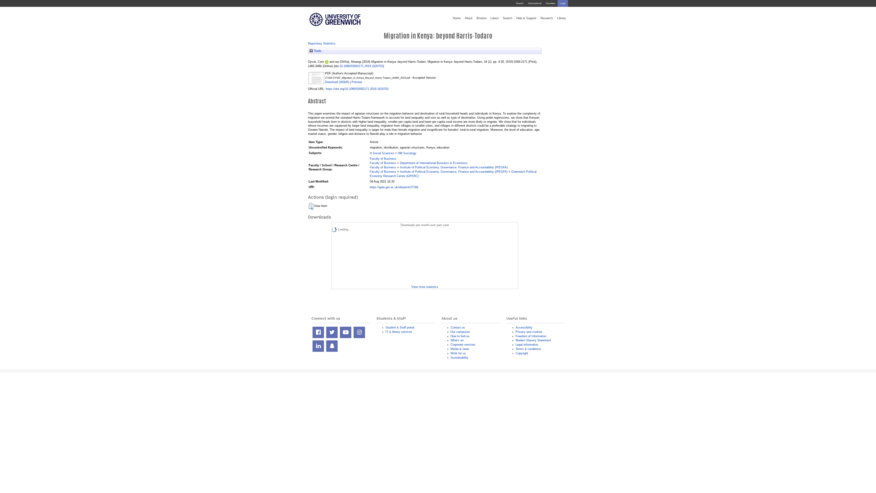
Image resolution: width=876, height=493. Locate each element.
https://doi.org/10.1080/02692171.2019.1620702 (357, 89)
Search (520, 3)
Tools (317, 51)
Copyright (522, 353)
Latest (494, 18)
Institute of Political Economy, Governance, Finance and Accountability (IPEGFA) (454, 167)
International (534, 3)
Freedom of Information (531, 336)
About (468, 18)
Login (563, 3)
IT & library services (399, 332)
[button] (310, 206)
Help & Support (526, 18)
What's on (457, 340)
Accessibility (524, 327)
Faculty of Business (383, 158)
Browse (481, 18)
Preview (357, 82)
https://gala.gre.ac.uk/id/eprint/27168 (394, 187)
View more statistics (424, 287)
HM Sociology (407, 153)
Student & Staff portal (400, 327)
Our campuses (460, 332)
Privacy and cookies (529, 332)
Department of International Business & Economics (434, 163)
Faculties (550, 3)
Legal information (527, 344)
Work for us (458, 353)
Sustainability (459, 357)
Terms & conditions (528, 349)
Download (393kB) (337, 82)
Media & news (460, 349)
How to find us (460, 336)
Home (457, 18)
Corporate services (463, 344)
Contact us (458, 327)
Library (561, 18)
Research (546, 18)
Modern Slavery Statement (533, 340)
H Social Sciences (382, 153)
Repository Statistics (322, 43)
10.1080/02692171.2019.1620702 (361, 66)
